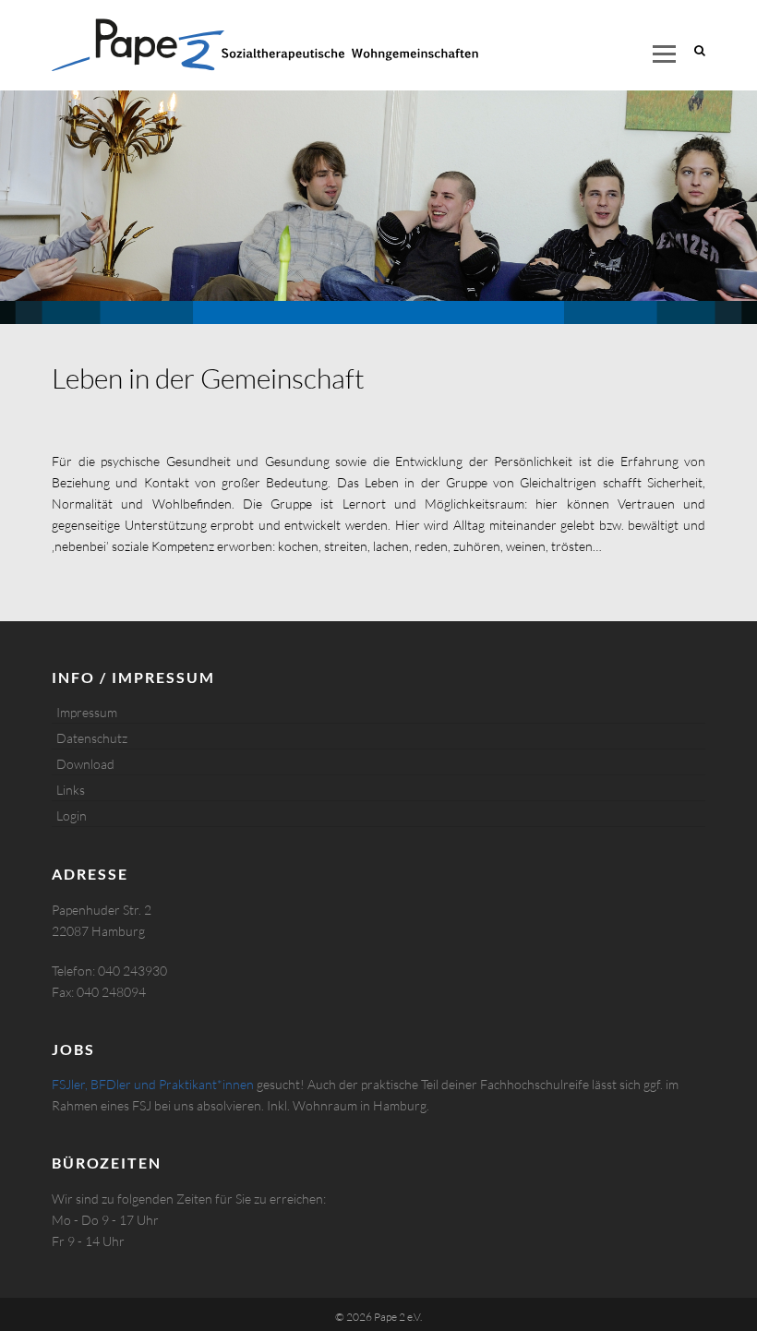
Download (85, 764)
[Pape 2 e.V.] (265, 45)
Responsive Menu (664, 54)
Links (70, 789)
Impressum (86, 712)
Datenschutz (91, 738)
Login (71, 815)
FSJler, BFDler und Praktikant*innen (153, 1084)
